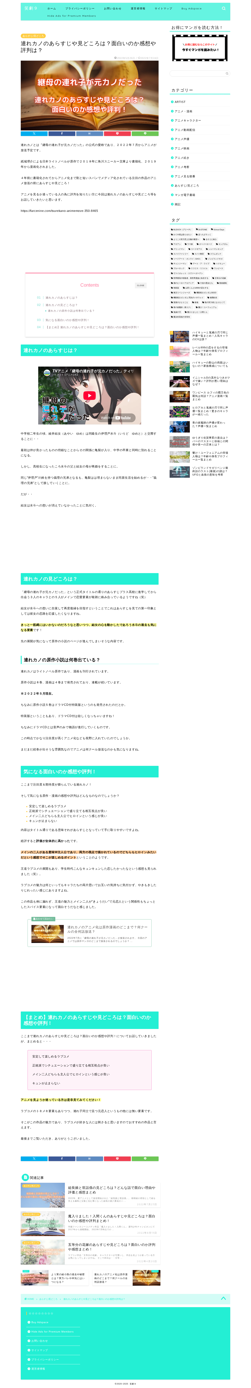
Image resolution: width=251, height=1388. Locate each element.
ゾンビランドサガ (215, 259)
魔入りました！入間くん (197, 312)
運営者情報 (138, 8)
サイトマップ (163, 8)
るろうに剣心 (211, 239)
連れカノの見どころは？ (62, 304)
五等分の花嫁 (220, 278)
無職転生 (213, 298)
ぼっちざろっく (204, 235)
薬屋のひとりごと (180, 303)
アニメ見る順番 (185, 176)
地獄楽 (176, 288)
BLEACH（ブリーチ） (182, 230)
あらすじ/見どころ (33, 36)
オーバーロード (205, 244)
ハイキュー (220, 264)
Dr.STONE (202, 230)
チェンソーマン (179, 264)
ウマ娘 (190, 244)
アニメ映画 (182, 148)
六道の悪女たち (206, 283)
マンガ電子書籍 (185, 194)
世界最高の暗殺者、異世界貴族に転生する (190, 278)
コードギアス (196, 249)
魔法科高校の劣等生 (181, 317)
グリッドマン (178, 249)
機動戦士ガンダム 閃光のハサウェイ (188, 298)
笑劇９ (31, 8)
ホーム (51, 8)
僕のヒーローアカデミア (183, 283)
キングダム (223, 244)
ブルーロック (178, 269)
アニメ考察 (182, 166)
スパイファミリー (180, 254)
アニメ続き (182, 157)
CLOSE (140, 285)
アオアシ (177, 244)
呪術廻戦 (223, 283)
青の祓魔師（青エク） (182, 307)
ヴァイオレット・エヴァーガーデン (188, 273)
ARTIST (180, 101)
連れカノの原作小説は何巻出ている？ (71, 310)
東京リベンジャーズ (181, 293)
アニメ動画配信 (185, 129)
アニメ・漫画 (183, 111)
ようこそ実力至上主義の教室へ (186, 239)
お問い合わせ (113, 8)
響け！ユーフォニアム (207, 307)
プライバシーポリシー (80, 8)
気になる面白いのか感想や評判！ (68, 320)
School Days (219, 230)
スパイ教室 (199, 254)
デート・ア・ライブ (201, 264)
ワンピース (218, 269)
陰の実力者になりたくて (215, 303)
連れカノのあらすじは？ (62, 297)
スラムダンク (215, 254)
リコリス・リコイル (199, 269)
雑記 (178, 204)
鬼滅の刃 (177, 312)
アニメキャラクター (188, 120)
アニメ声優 (182, 139)
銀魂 (196, 303)
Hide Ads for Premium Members (71, 15)
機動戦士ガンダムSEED (206, 293)
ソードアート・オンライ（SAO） (187, 259)
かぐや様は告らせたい (182, 235)
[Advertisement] (90, 539)
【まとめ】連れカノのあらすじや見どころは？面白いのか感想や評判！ (93, 327)
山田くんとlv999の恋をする (196, 288)
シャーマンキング (215, 249)
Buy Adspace (192, 8)
